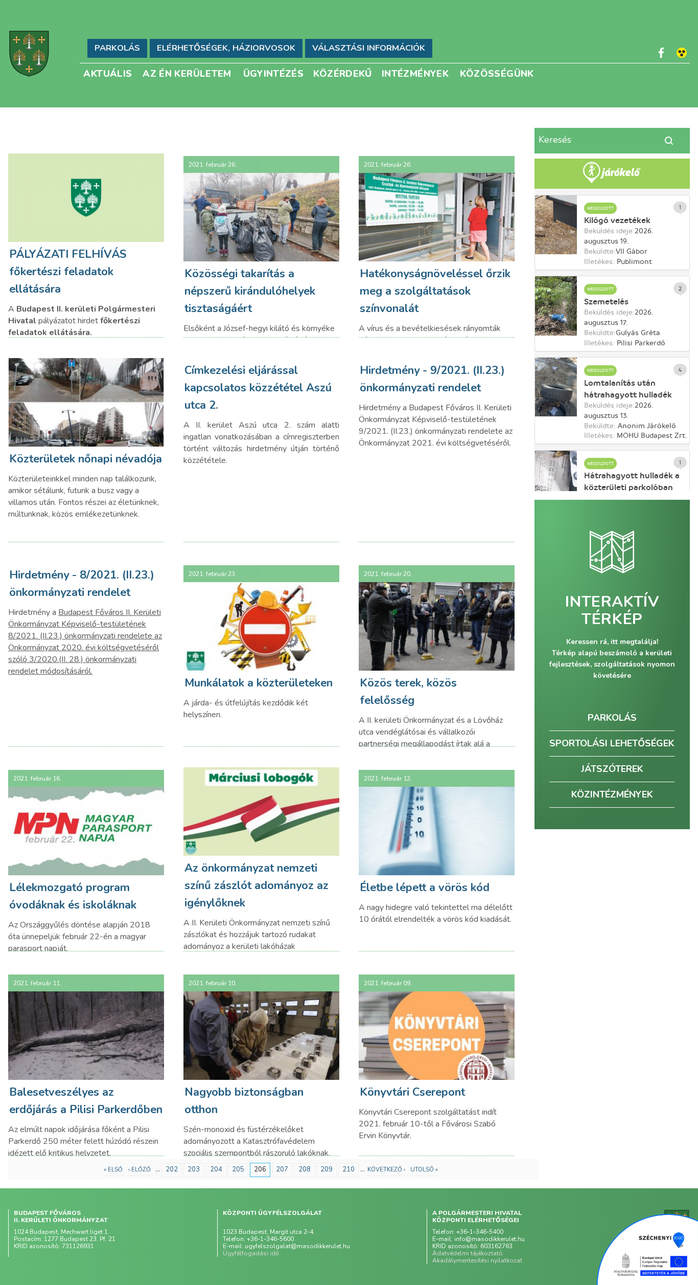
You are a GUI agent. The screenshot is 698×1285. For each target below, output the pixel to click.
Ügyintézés (273, 73)
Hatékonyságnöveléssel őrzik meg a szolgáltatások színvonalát (435, 291)
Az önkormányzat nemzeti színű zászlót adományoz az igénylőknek (256, 885)
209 (326, 1169)
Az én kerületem (187, 73)
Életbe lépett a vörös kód (425, 887)
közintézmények (612, 794)
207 (282, 1169)
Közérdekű (342, 73)
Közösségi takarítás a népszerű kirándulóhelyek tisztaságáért (249, 291)
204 (216, 1169)
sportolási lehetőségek (611, 743)
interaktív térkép (612, 610)
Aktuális (107, 73)
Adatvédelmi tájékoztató (467, 1253)
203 (194, 1169)
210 (348, 1169)
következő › (386, 1169)
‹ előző (139, 1169)
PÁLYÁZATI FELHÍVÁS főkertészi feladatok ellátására (67, 272)
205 (238, 1169)
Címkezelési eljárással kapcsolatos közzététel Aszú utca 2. (258, 388)
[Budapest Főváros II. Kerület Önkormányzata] (29, 54)
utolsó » (424, 1169)
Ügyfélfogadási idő (251, 1253)
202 (172, 1169)
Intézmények (415, 73)
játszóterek (612, 769)
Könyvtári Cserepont (412, 1092)
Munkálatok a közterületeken (258, 683)
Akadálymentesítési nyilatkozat (477, 1260)
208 (304, 1169)
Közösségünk (497, 73)
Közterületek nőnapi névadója (85, 459)
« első (113, 1169)
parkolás (612, 718)
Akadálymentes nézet (681, 53)
